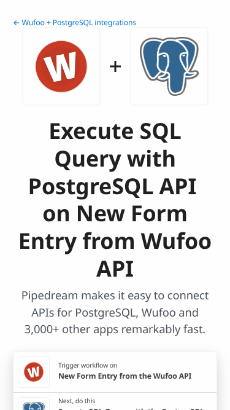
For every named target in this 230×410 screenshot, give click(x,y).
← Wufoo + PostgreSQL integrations (74, 22)
